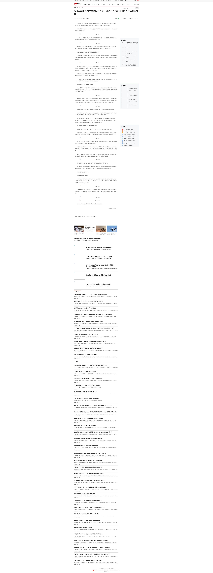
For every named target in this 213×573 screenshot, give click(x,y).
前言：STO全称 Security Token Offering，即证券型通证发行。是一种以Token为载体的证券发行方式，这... (95, 343)
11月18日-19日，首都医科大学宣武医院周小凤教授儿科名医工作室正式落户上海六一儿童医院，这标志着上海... (96, 455)
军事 (80, 0)
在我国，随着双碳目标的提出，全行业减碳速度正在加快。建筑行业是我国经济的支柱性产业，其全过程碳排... (95, 509)
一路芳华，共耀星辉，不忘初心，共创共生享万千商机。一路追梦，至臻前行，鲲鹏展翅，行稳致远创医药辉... (95, 556)
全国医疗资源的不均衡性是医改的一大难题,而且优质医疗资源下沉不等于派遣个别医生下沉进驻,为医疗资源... (95, 462)
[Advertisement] (93, 222)
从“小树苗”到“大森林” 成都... (128, 129)
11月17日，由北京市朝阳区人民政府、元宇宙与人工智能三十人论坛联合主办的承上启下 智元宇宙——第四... (95, 316)
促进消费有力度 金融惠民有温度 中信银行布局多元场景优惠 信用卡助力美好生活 (93, 405)
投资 (98, 0)
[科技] (77, 4)
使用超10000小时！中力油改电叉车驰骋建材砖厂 (99, 247)
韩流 (116, 0)
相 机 (128, 4)
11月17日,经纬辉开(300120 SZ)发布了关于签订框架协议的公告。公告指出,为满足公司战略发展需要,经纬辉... (95, 336)
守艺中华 (107, 0)
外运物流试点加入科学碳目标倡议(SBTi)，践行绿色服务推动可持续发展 (91, 540)
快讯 (82, 7)
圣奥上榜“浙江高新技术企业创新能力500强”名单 (85, 354)
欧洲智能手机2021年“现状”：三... (129, 145)
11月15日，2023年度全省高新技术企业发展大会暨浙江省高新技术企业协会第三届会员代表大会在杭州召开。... (96, 356)
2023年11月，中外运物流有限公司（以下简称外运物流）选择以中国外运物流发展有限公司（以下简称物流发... (96, 542)
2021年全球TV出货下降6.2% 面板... (130, 132)
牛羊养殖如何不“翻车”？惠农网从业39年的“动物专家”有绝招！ (89, 321)
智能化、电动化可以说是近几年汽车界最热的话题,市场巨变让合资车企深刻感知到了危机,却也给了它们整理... (95, 373)
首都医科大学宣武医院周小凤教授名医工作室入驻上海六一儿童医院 (90, 453)
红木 (113, 0)
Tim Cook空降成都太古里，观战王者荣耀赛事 (98, 284)
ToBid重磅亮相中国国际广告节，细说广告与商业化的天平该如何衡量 (90, 294)
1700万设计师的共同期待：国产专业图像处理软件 (87, 238)
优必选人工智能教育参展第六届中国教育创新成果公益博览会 (88, 348)
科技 (88, 0)
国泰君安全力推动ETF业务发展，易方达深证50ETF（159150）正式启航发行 (92, 547)
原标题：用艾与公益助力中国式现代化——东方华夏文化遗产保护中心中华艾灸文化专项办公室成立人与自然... (95, 489)
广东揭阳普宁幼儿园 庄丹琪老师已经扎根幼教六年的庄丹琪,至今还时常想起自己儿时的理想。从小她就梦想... (95, 502)
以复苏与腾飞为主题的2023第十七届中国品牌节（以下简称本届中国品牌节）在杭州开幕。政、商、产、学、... (96, 420)
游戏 (85, 0)
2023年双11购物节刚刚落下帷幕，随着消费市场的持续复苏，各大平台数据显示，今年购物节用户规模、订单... (96, 407)
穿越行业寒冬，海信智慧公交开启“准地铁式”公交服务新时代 (88, 301)
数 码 (109, 4)
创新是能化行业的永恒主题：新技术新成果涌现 (85, 308)
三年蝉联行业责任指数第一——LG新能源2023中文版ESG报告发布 (90, 480)
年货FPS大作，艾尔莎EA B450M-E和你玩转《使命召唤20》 (88, 560)
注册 (135, 0)
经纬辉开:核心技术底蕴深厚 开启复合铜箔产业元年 (86, 334)
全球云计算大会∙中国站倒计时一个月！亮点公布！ (99, 257)
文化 (104, 0)
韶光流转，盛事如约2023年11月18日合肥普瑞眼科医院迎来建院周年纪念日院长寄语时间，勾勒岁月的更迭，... (96, 475)
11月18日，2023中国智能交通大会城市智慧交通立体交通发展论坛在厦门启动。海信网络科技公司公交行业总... (96, 303)
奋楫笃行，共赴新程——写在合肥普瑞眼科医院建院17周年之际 (89, 473)
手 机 (113, 4)
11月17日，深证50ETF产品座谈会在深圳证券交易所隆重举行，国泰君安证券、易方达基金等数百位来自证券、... (96, 549)
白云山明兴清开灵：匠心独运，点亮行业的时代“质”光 (86, 398)
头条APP (125, 0)
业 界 (89, 4)
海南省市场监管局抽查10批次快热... (130, 138)
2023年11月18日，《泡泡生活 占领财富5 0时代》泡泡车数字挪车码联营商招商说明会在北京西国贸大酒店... (95, 414)
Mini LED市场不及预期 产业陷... (129, 136)
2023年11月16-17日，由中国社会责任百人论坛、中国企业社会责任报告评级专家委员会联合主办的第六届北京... (96, 482)
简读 (118, 0)
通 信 (104, 4)
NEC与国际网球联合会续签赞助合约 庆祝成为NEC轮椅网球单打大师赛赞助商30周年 (94, 328)
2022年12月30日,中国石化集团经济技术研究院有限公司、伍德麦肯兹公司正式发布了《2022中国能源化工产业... (96, 310)
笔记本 (123, 4)
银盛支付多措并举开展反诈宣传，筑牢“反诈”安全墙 (86, 513)
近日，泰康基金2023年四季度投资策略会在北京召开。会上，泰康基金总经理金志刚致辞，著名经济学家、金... (96, 529)
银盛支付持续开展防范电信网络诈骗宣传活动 (84, 493)
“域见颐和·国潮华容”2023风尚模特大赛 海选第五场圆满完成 (88, 534)
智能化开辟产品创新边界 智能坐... (129, 140)
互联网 (94, 4)
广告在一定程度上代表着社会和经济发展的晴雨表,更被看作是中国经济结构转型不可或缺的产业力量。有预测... (96, 296)
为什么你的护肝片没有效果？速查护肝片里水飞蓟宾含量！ (87, 385)
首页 (75, 0)
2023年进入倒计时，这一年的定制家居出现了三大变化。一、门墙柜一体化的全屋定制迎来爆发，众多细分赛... (96, 522)
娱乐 (96, 0)
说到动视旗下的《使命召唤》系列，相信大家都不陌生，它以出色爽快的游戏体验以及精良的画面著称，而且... (95, 562)
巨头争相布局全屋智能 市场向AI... (129, 134)
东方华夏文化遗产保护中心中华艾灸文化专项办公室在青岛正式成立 (90, 487)
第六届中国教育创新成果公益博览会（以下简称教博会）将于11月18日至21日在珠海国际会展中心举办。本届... (96, 350)
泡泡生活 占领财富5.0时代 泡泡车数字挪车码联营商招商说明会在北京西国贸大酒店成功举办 (95, 412)
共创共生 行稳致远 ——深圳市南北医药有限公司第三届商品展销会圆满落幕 (91, 554)
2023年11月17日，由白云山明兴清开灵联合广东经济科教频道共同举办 (88, 400)
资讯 (78, 0)
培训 (101, 0)
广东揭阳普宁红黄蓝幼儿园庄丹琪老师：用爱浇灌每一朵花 (87, 500)
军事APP (121, 0)
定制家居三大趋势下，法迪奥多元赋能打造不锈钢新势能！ (87, 520)
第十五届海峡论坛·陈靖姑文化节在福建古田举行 (85, 391)
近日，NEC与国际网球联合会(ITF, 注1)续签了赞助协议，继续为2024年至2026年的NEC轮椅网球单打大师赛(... (96, 330)
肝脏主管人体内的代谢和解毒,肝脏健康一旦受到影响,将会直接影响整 (87, 387)
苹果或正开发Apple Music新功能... (130, 143)
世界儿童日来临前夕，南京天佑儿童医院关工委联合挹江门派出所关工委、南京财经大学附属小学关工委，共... (95, 469)
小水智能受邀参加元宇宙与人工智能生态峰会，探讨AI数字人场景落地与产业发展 (93, 314)
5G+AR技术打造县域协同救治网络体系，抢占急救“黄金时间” (88, 460)
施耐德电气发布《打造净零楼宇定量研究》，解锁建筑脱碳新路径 (89, 507)
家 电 (99, 4)
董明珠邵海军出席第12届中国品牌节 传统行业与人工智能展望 (88, 418)
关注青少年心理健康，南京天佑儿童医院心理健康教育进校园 (88, 467)
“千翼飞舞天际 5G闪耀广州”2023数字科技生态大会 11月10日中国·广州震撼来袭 (131, 44)
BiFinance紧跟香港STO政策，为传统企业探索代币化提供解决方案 (90, 341)
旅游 (91, 0)
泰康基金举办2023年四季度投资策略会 (83, 527)
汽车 (83, 0)
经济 (93, 0)
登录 (138, 0)
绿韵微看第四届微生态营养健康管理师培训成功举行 (86, 445)
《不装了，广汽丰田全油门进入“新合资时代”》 (85, 371)
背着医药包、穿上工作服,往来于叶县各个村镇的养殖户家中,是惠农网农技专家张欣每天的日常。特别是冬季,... (95, 323)
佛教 (110, 0)
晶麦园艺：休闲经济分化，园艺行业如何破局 (98, 275)
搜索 (137, 7)
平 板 (118, 4)
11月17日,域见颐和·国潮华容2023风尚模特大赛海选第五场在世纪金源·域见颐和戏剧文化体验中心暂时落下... (95, 536)
